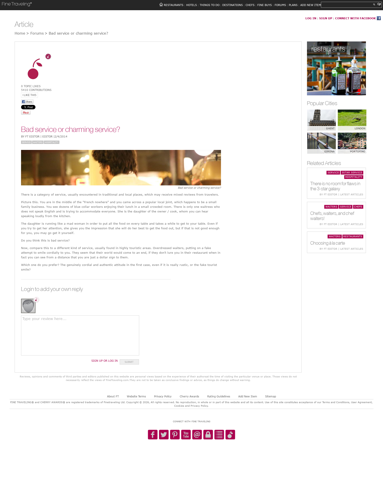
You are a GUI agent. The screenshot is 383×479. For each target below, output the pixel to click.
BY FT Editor (44, 136)
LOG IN (310, 18)
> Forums (35, 33)
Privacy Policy (163, 396)
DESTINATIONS (232, 4)
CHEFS (250, 4)
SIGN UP (325, 18)
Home (20, 33)
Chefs (358, 206)
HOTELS (191, 4)
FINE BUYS (264, 4)
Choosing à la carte (327, 243)
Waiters (38, 142)
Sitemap (270, 396)
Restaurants (352, 236)
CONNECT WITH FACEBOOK (355, 18)
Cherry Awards (189, 396)
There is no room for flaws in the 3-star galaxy (335, 186)
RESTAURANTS (173, 4)
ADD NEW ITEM (310, 4)
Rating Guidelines (218, 396)
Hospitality (52, 142)
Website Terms (136, 396)
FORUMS (280, 4)
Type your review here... (44, 319)
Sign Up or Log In (104, 360)
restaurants (328, 48)
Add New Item (247, 396)
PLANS (293, 4)
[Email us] (197, 434)
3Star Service (352, 172)
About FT (113, 396)
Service (26, 142)
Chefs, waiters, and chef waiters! (332, 215)
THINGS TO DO (209, 4)
